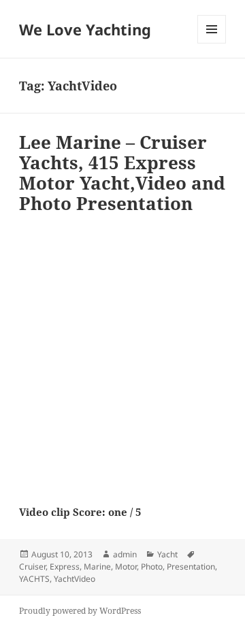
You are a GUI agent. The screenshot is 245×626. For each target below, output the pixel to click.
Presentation (191, 566)
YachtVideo (74, 579)
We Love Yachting (85, 29)
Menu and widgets (212, 43)
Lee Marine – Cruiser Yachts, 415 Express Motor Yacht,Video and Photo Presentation (122, 172)
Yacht (167, 554)
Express (65, 566)
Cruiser (32, 566)
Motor (126, 566)
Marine (97, 566)
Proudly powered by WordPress (80, 610)
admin (125, 554)
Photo (152, 566)
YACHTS (34, 579)
